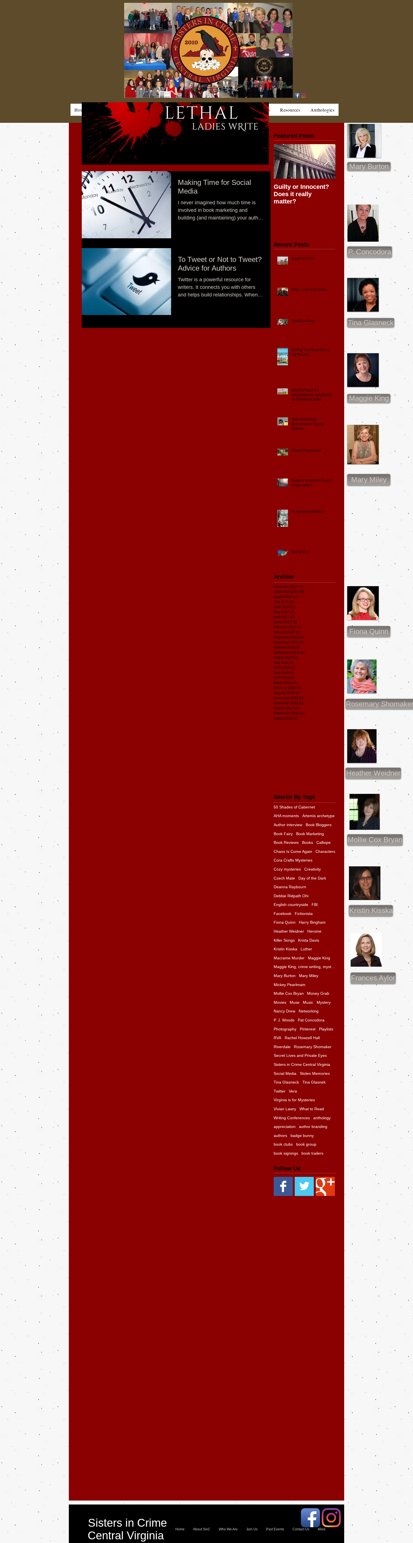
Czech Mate (284, 878)
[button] (368, 480)
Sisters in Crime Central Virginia (302, 1064)
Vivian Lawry (285, 1109)
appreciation (285, 1126)
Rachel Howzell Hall (302, 1038)
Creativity (312, 869)
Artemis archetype (318, 816)
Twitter (279, 1091)
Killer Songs (284, 940)
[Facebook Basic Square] (283, 1186)
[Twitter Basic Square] (304, 1186)
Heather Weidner (289, 931)
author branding (313, 1126)
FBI (315, 904)
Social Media (285, 1073)
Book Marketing (310, 833)
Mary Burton (285, 975)
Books (307, 842)
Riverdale (282, 1046)
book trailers (312, 1153)
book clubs (283, 1144)
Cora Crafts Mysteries (293, 860)
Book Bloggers (319, 825)
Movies (280, 1002)
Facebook (282, 913)
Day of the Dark (312, 878)
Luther (306, 949)
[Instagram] (303, 95)
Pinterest (308, 1029)
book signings (286, 1153)
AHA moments (286, 816)
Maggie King (319, 958)
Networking (309, 1011)
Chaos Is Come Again (293, 851)
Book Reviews (286, 842)
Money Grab (318, 993)
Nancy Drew (284, 1011)
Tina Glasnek (314, 1082)
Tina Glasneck (286, 1082)
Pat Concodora (311, 1020)
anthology (322, 1118)
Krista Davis (308, 940)
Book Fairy (283, 833)
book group (306, 1144)
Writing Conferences (292, 1118)
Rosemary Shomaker (313, 1046)
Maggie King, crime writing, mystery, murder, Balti (304, 966)
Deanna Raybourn (290, 887)
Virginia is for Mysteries (294, 1100)
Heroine (314, 931)
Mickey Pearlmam (289, 984)
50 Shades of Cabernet (294, 807)
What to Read (311, 1109)
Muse (294, 1002)
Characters (325, 851)
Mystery (324, 1002)
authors (280, 1135)
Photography (285, 1029)
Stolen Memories (315, 1073)
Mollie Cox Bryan (289, 993)
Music (308, 1002)
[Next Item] (326, 161)
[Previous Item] (282, 161)
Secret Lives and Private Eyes (300, 1055)
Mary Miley (308, 975)
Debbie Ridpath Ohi (291, 896)
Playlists (326, 1029)
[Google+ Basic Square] (325, 1186)
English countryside (291, 904)
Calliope (323, 842)
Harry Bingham (312, 922)
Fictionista (304, 913)
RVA (277, 1038)
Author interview (288, 825)
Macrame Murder (289, 958)
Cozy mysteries (287, 869)
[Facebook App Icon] (297, 95)
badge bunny (302, 1135)
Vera (293, 1091)
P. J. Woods (284, 1020)
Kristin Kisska (285, 949)
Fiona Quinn (285, 922)
